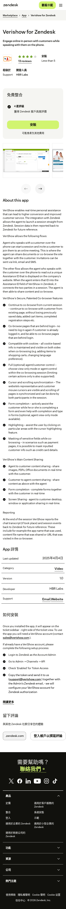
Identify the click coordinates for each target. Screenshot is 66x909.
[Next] (40, 189)
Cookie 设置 (53, 894)
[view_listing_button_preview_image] (26, 160)
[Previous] (26, 189)
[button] (30, 795)
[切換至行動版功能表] (61, 5)
